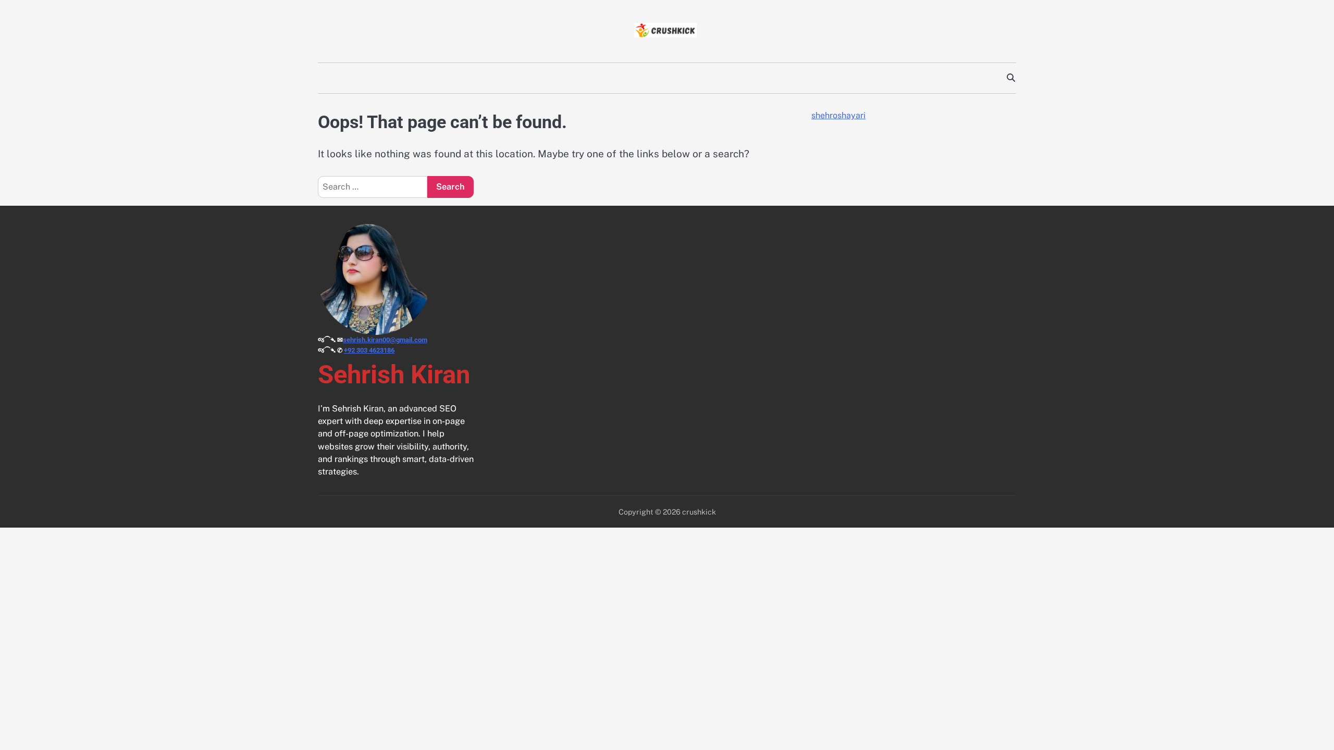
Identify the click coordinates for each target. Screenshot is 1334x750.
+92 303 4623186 (369, 350)
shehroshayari (838, 115)
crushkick (699, 511)
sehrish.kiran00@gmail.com (385, 340)
